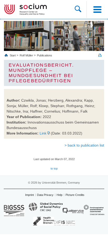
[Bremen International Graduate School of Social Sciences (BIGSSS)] (14, 210)
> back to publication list (84, 145)
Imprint (29, 194)
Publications (44, 55)
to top (54, 168)
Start (13, 55)
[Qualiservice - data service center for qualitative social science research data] (73, 212)
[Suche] (81, 9)
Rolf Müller (26, 55)
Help (59, 194)
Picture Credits (75, 194)
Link (43, 133)
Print (99, 55)
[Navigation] (97, 9)
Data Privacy (45, 194)
